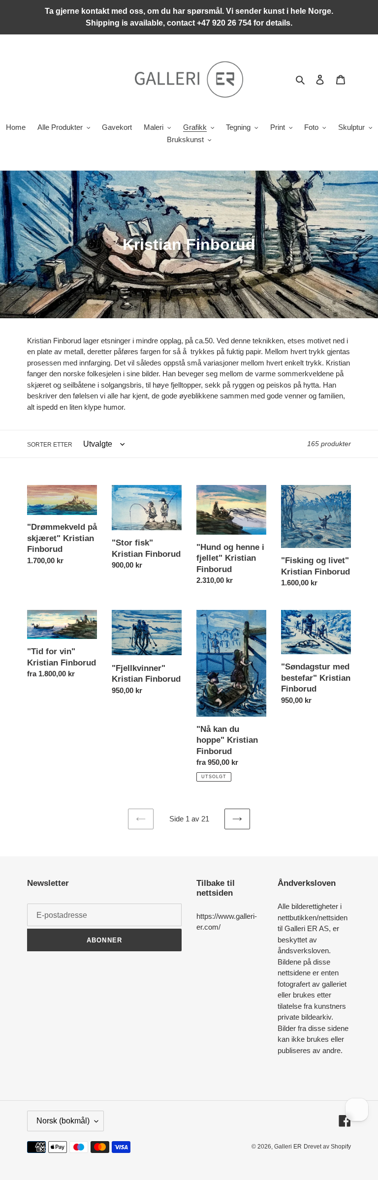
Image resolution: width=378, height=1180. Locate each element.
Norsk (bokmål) (63, 1121)
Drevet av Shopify (327, 1146)
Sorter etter (49, 444)
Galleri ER (288, 1146)
